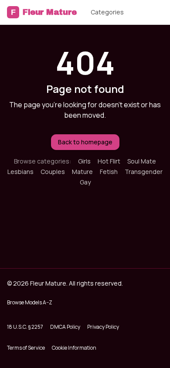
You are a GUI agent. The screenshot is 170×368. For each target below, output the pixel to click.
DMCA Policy (65, 327)
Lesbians (20, 171)
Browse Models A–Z (29, 302)
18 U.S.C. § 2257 (25, 327)
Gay (85, 182)
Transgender (144, 171)
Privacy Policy (103, 327)
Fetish (109, 171)
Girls (84, 161)
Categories (107, 12)
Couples (53, 171)
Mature (82, 171)
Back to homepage (85, 142)
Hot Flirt (109, 161)
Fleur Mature (44, 12)
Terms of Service (26, 347)
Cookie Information (74, 347)
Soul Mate (141, 161)
